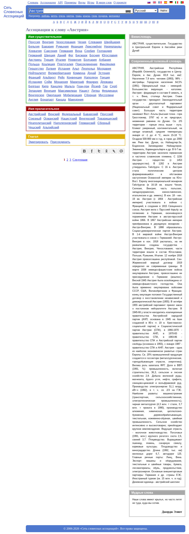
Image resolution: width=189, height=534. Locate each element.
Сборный (103, 123)
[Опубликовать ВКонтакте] (84, 151)
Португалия (65, 64)
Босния (95, 55)
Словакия (95, 42)
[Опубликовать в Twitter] (99, 151)
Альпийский (51, 127)
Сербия (89, 51)
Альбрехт (49, 77)
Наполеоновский (65, 123)
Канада (61, 99)
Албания (105, 59)
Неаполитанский (39, 123)
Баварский (90, 114)
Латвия (51, 68)
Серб (113, 86)
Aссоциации (48, 2)
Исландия (35, 81)
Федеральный (71, 114)
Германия (66, 51)
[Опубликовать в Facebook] (91, 151)
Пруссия (34, 42)
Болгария (90, 59)
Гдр (105, 86)
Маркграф (77, 81)
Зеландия (35, 90)
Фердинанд (109, 90)
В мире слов (104, 2)
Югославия (109, 55)
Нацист (84, 90)
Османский (51, 118)
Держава (106, 81)
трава (78, 16)
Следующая (80, 159)
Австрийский (37, 114)
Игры (90, 2)
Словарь (33, 2)
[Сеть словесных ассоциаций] (149, 2)
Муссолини (106, 95)
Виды (81, 2)
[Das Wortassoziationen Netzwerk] (171, 2)
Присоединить (60, 142)
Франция (77, 46)
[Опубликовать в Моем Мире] (121, 151)
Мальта (70, 86)
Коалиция (48, 64)
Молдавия (104, 68)
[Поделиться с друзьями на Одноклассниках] (106, 151)
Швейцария (112, 42)
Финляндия (107, 64)
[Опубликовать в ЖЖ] (114, 151)
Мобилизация (72, 95)
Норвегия (74, 59)
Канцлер (56, 86)
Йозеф (96, 86)
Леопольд (88, 68)
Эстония (104, 73)
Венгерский (87, 118)
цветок (70, 16)
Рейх (61, 77)
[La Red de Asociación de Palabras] (166, 2)
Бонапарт (47, 99)
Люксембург (93, 46)
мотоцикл (114, 16)
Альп (75, 68)
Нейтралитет (37, 73)
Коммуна (79, 73)
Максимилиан (67, 90)
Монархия (61, 81)
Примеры (70, 2)
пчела (62, 16)
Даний (61, 55)
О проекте (120, 2)
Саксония (50, 51)
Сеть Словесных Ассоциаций (14, 12)
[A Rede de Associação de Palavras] (182, 2)
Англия (33, 99)
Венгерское (36, 95)
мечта (54, 16)
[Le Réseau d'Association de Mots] (160, 2)
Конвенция (74, 77)
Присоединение (86, 64)
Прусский (106, 114)
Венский (54, 114)
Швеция (49, 55)
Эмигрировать (38, 142)
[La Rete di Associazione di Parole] (177, 2)
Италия (61, 59)
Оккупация (54, 95)
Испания (64, 68)
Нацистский (69, 118)
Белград (34, 86)
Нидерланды (113, 46)
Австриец (35, 59)
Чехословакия (65, 42)
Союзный (34, 118)
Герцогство (36, 68)
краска (86, 16)
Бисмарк (81, 55)
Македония (75, 99)
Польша (33, 64)
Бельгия (33, 46)
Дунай (91, 73)
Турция (49, 59)
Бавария (48, 46)
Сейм (48, 81)
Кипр (45, 86)
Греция (105, 77)
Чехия (82, 42)
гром (94, 16)
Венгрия (48, 42)
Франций (34, 77)
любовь (45, 16)
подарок (102, 16)
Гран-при (83, 86)
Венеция (50, 90)
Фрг (70, 55)
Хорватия (35, 51)
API (60, 2)
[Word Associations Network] (155, 2)
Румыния (62, 46)
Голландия (104, 51)
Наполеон (91, 77)
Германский (87, 123)
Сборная (90, 95)
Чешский (34, 127)
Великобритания (59, 73)
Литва (95, 90)
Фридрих (92, 81)
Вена (78, 51)
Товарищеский (107, 118)
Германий (35, 55)
